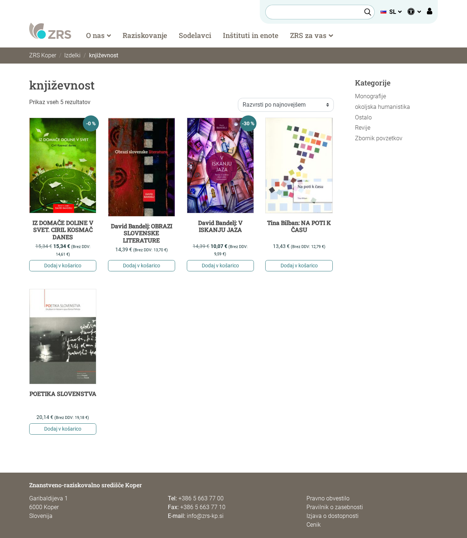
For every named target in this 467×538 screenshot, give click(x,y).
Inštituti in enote (250, 35)
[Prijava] (429, 12)
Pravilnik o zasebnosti (334, 507)
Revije (362, 127)
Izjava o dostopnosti (332, 515)
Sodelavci (195, 35)
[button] (391, 11)
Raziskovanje (145, 35)
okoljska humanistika (382, 106)
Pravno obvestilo (328, 498)
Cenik (313, 524)
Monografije (370, 96)
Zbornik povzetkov (378, 138)
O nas (95, 35)
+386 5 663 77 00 (201, 498)
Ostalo (363, 117)
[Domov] (50, 30)
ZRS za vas (308, 35)
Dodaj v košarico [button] (62, 265)
